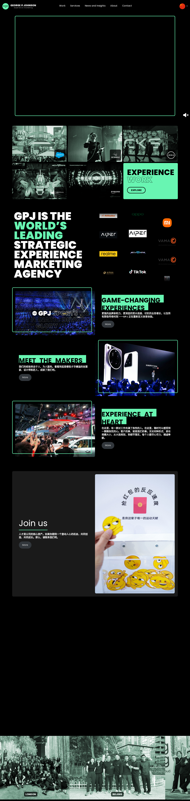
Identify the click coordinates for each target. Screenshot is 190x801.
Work (62, 5)
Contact (127, 5)
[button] (183, 6)
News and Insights (95, 5)
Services (75, 5)
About (113, 5)
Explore (136, 190)
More (108, 324)
